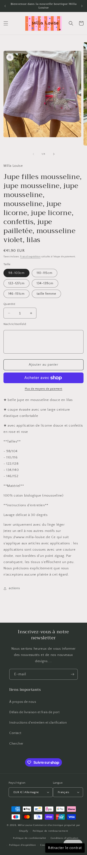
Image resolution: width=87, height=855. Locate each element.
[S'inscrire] (72, 674)
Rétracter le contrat (65, 848)
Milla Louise (25, 825)
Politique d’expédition (22, 845)
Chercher (16, 744)
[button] (6, 23)
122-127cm (16, 283)
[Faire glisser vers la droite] (54, 154)
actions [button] (14, 588)
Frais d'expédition (30, 256)
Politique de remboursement (50, 831)
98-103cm (16, 273)
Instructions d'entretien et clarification (38, 723)
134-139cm (45, 283)
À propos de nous (22, 702)
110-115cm (44, 273)
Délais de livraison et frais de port (34, 712)
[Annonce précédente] (5, 6)
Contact (15, 733)
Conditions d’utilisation (64, 838)
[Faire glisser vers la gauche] (33, 154)
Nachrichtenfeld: (14, 324)
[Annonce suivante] (82, 6)
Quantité (9, 304)
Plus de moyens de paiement (43, 388)
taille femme (46, 294)
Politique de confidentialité (29, 838)
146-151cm (16, 294)
